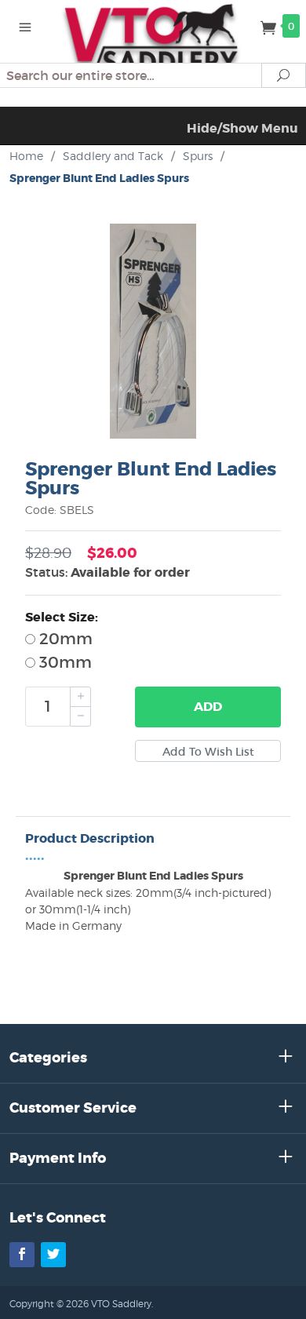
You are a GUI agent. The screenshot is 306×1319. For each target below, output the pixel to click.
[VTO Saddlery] (153, 39)
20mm (64, 638)
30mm (63, 662)
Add (208, 706)
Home (26, 155)
